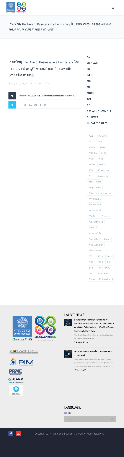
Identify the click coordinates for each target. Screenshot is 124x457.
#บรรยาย (106, 216)
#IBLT (103, 153)
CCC (109, 262)
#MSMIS (103, 164)
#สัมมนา (106, 239)
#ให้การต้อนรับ (95, 250)
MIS (89, 81)
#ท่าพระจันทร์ (95, 210)
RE (88, 105)
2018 (108, 250)
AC (88, 57)
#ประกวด (93, 227)
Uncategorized (97, 123)
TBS (38, 95)
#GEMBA (93, 153)
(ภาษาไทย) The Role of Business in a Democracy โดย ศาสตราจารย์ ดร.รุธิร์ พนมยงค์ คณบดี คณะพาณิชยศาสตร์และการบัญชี (43, 68)
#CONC (92, 147)
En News (92, 63)
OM (89, 99)
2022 (33, 95)
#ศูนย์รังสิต (93, 239)
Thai (48, 83)
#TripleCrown (95, 187)
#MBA (91, 159)
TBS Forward (102, 273)
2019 (91, 256)
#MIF (101, 159)
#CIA (100, 141)
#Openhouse (103, 170)
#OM (91, 170)
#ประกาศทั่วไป (95, 233)
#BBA (91, 141)
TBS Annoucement (99, 111)
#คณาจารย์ (24, 95)
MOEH (90, 93)
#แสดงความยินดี (96, 245)
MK (89, 87)
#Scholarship (102, 176)
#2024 (92, 136)
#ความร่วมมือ (95, 199)
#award (102, 136)
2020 (100, 256)
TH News (92, 117)
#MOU (92, 164)
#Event (103, 147)
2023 (100, 262)
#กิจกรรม (93, 193)
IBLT (89, 75)
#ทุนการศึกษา (95, 204)
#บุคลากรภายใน (96, 222)
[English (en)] (69, 412)
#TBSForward (95, 182)
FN (88, 69)
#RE (90, 176)
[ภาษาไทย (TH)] (65, 412)
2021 (109, 256)
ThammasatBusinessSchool (53, 95)
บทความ (71, 95)
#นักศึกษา (93, 216)
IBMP (91, 268)
